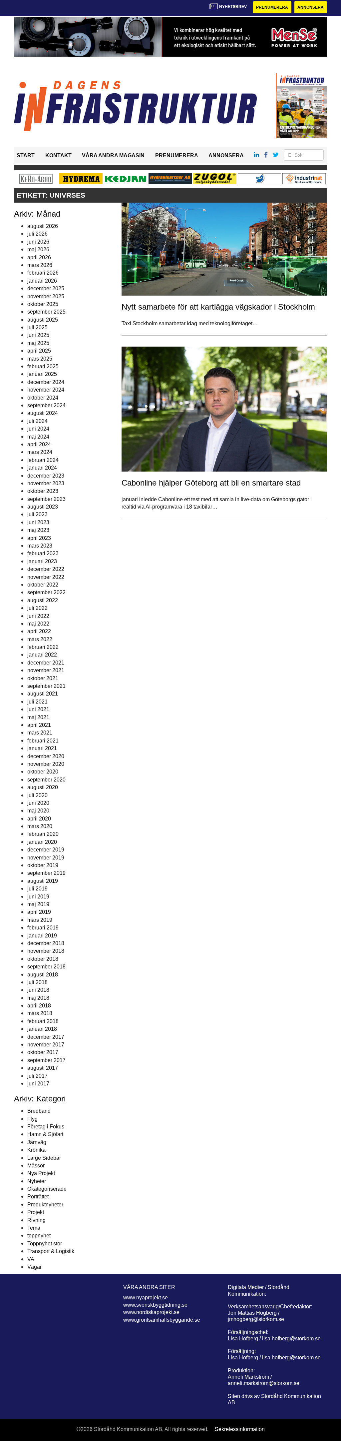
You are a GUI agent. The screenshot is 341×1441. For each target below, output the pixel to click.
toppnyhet (39, 1235)
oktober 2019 (42, 865)
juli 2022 (37, 608)
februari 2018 (43, 1021)
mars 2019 (39, 920)
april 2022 (39, 631)
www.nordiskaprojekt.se (151, 1312)
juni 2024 (38, 429)
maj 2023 (38, 530)
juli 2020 (37, 795)
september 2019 (46, 873)
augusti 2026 (42, 226)
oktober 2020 (42, 771)
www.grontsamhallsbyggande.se (161, 1320)
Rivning (36, 1220)
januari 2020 (42, 842)
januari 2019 (42, 935)
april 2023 (39, 538)
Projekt (35, 1212)
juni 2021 (38, 709)
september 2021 (46, 686)
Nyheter (36, 1181)
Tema (33, 1228)
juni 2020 (38, 803)
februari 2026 (43, 273)
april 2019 (39, 912)
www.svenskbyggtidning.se (155, 1305)
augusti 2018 (42, 974)
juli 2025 (37, 327)
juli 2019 (37, 888)
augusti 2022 (42, 600)
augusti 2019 (42, 881)
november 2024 (45, 390)
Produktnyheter (45, 1204)
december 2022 (45, 569)
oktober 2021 (42, 678)
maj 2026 (38, 249)
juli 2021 (37, 702)
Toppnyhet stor (44, 1243)
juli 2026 (37, 234)
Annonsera (310, 7)
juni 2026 (38, 242)
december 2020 (45, 756)
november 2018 (45, 951)
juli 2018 (37, 982)
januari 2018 (42, 1029)
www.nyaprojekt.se (145, 1297)
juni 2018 (38, 990)
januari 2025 (42, 374)
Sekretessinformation (240, 1429)
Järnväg (36, 1142)
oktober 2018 (42, 959)
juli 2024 (37, 421)
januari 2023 (42, 561)
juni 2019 (38, 896)
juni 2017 (38, 1083)
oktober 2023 (42, 491)
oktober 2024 (42, 398)
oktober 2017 (42, 1052)
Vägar (34, 1267)
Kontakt (58, 155)
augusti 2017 (42, 1068)
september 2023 (46, 499)
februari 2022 (43, 647)
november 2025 (45, 296)
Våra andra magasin (113, 155)
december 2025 (45, 288)
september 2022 (46, 592)
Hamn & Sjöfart (45, 1134)
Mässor (36, 1165)
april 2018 (39, 1005)
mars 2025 (39, 359)
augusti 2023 (42, 507)
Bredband (39, 1111)
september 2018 (46, 966)
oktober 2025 (42, 304)
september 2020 (46, 779)
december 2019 (45, 849)
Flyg (32, 1119)
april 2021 (39, 725)
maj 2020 (38, 810)
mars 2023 (39, 546)
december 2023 (45, 476)
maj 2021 (38, 717)
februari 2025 (43, 366)
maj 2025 (38, 343)
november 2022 (45, 577)
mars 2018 (39, 1013)
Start (26, 155)
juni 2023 (38, 522)
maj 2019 (38, 904)
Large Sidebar (44, 1158)
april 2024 (39, 444)
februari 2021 (43, 740)
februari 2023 (43, 553)
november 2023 (45, 483)
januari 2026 (42, 281)
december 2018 (45, 943)
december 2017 (45, 1037)
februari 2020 (43, 834)
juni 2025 (38, 335)
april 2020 (39, 818)
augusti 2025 (42, 320)
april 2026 (39, 257)
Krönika (36, 1150)
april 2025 (39, 351)
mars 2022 (39, 639)
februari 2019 (43, 927)
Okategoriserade (47, 1189)
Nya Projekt (41, 1173)
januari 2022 (42, 655)
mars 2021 (39, 732)
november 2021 (45, 670)
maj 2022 (38, 624)
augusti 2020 (42, 787)
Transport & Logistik (50, 1251)
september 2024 (46, 405)
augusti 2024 (42, 413)
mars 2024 (39, 452)
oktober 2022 (42, 585)
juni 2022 (38, 616)
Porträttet (38, 1196)
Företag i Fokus (45, 1126)
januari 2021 (42, 748)
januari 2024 (42, 468)
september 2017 (46, 1060)
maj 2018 (38, 998)
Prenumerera (272, 7)
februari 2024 (43, 460)
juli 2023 (37, 514)
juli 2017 (37, 1076)
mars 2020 (39, 826)
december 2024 (45, 382)
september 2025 (46, 312)
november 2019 (45, 857)
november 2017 (45, 1044)
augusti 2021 (42, 694)
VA (30, 1259)
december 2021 (45, 663)
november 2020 (45, 764)
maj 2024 (38, 437)
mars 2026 (39, 265)
